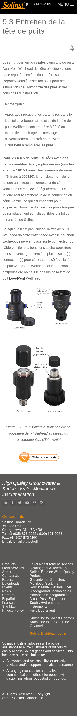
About (6, 572)
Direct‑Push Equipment (47, 599)
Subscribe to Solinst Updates (52, 618)
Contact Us (10, 576)
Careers (8, 595)
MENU (63, 4)
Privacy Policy (13, 610)
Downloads (10, 583)
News (6, 591)
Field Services (13, 568)
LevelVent (17, 278)
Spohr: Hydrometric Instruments (44, 604)
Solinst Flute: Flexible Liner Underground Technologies (50, 589)
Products (9, 564)
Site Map (9, 606)
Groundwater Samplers (47, 579)
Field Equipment (42, 610)
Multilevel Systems (44, 583)
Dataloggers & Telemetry (48, 568)
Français (8, 602)
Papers (7, 579)
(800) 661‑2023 (39, 4)
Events (7, 587)
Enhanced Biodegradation (50, 595)
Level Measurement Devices (51, 564)
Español (8, 599)
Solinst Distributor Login (48, 633)
